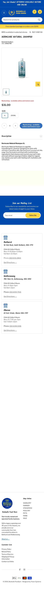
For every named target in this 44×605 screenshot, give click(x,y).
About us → (6, 539)
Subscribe (32, 215)
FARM (25, 516)
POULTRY (26, 511)
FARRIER (26, 505)
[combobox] (22, 19)
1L (5, 115)
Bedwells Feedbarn (7, 42)
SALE (25, 518)
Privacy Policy (6, 549)
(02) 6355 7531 (15, 292)
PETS (25, 513)
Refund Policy (6, 551)
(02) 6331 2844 (15, 258)
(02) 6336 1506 (15, 326)
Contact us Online (8, 561)
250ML (13, 115)
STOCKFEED (27, 508)
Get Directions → (10, 262)
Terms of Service (7, 554)
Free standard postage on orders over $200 (22, 26)
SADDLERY (27, 503)
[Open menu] (4, 12)
